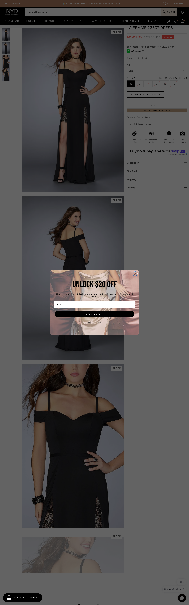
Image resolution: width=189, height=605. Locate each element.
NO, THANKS (95, 323)
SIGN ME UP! (95, 314)
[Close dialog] (135, 274)
